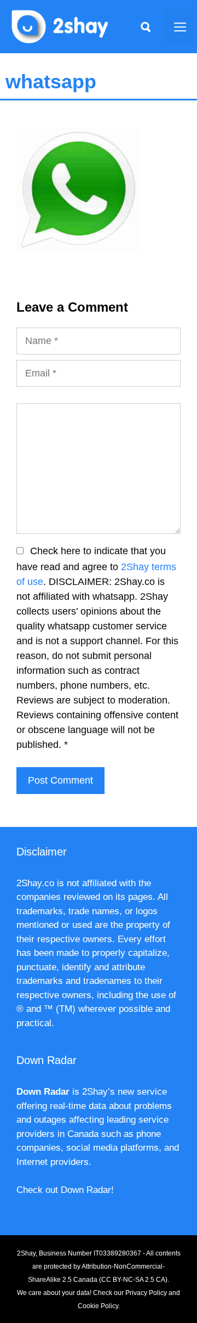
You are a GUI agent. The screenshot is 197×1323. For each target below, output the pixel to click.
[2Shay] (60, 25)
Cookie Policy (98, 1306)
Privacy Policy (146, 1293)
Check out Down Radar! (65, 1190)
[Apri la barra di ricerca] (146, 26)
